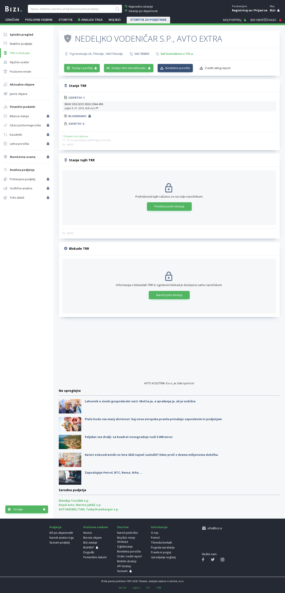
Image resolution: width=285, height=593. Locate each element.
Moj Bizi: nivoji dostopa (126, 540)
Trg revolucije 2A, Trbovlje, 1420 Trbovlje (96, 54)
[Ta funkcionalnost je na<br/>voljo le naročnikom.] (48, 116)
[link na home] (13, 8)
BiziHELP (88, 547)
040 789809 (141, 54)
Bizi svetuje (90, 542)
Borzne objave (92, 538)
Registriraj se (242, 10)
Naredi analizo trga (61, 538)
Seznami (122, 571)
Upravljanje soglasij (163, 557)
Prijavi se (260, 10)
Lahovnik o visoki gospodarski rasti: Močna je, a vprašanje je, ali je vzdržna (140, 401)
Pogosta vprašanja (163, 547)
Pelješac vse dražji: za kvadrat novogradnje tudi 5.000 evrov (129, 437)
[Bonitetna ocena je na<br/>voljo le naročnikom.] (48, 156)
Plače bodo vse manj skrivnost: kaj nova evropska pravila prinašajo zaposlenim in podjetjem (153, 419)
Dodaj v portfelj (82, 68)
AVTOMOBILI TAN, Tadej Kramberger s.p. (89, 509)
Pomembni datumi (95, 557)
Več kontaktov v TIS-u (177, 54)
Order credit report (129, 556)
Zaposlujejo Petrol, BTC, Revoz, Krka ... (113, 472)
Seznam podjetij (59, 542)
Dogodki (88, 552)
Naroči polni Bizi (127, 533)
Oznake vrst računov (76, 136)
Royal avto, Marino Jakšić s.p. (80, 505)
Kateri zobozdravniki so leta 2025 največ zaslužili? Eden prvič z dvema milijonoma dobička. (152, 455)
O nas (154, 533)
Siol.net (122, 587)
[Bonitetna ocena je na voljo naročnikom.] (67, 38)
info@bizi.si (214, 528)
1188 (158, 587)
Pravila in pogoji (161, 552)
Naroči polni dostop (169, 295)
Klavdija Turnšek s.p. (74, 501)
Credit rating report (217, 68)
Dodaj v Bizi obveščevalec (129, 68)
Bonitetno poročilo (177, 68)
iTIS (148, 587)
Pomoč (155, 538)
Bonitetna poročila (129, 551)
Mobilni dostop (126, 561)
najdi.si (136, 587)
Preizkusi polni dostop (169, 206)
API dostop (124, 566)
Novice (87, 533)
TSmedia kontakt (161, 542)
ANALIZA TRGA (92, 20)
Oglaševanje (125, 546)
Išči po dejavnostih (61, 533)
